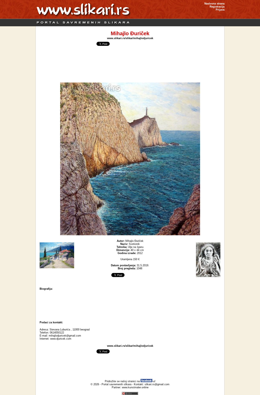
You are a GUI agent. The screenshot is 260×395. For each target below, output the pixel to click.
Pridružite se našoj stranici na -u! (130, 381)
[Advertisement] (130, 307)
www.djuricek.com (60, 338)
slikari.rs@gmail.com (157, 384)
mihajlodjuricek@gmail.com (65, 335)
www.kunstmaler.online (135, 387)
